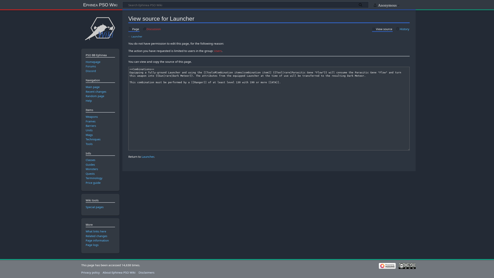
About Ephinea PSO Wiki (119, 272)
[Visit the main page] (100, 28)
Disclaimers (146, 272)
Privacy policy (90, 272)
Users (218, 51)
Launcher (136, 36)
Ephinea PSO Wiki (100, 4)
